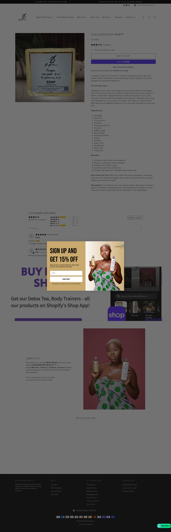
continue (66, 279)
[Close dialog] (121, 244)
